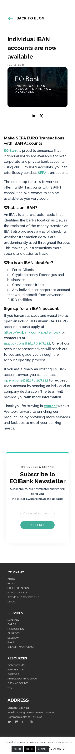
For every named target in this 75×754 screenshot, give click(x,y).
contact (50, 406)
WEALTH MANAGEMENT (22, 646)
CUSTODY (14, 633)
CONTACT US (16, 665)
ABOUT (12, 579)
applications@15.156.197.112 (27, 343)
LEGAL (11, 601)
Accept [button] (17, 749)
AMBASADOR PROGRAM (22, 678)
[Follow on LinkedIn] (34, 116)
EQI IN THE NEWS (18, 588)
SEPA (42, 173)
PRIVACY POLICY (17, 592)
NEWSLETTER (16, 669)
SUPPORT (13, 674)
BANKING (13, 619)
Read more (57, 748)
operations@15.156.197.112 (26, 380)
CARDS (12, 624)
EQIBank (11, 150)
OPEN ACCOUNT (18, 683)
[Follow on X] (41, 116)
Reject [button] (29, 749)
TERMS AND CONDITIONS (23, 597)
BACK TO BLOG (31, 18)
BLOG (11, 583)
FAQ (10, 687)
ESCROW (13, 637)
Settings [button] (42, 749)
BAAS (11, 642)
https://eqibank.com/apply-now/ (32, 332)
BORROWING (16, 628)
